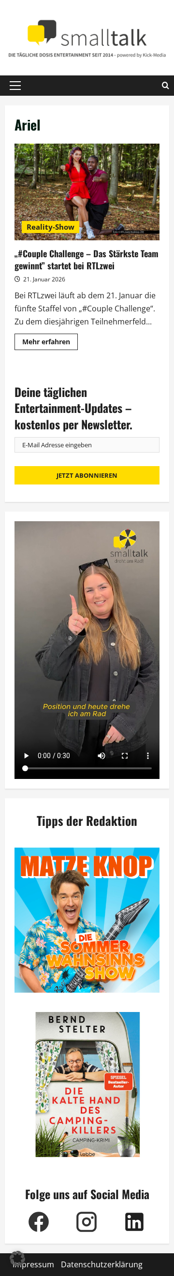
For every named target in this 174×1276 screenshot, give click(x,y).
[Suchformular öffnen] (165, 85)
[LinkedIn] (134, 1222)
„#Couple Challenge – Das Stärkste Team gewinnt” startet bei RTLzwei (87, 192)
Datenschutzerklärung (102, 1264)
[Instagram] (86, 1222)
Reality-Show (50, 227)
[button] (15, 85)
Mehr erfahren (50, 343)
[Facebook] (38, 1222)
